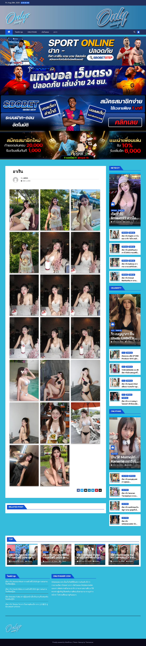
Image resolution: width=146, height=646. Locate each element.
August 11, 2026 (85, 561)
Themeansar (89, 642)
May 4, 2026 (117, 222)
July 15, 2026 (118, 465)
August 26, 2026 (17, 561)
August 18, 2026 (51, 561)
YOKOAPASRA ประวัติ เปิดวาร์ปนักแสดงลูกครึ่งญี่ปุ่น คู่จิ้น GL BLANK (130, 372)
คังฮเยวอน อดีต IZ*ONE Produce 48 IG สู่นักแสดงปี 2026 (130, 358)
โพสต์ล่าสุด (19, 32)
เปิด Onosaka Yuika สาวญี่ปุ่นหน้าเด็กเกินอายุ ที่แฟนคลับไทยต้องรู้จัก (89, 557)
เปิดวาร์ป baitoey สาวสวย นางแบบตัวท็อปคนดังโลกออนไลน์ (130, 266)
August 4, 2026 (119, 561)
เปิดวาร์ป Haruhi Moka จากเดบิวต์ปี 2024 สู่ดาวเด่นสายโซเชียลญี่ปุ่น (56, 557)
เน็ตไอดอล (45, 32)
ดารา (55, 32)
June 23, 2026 (118, 342)
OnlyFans (32, 32)
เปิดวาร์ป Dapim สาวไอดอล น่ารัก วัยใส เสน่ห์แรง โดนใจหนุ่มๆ (130, 238)
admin (25, 178)
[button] (134, 32)
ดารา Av (12, 552)
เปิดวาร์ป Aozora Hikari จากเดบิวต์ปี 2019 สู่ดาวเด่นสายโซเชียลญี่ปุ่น (22, 557)
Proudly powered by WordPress (62, 642)
